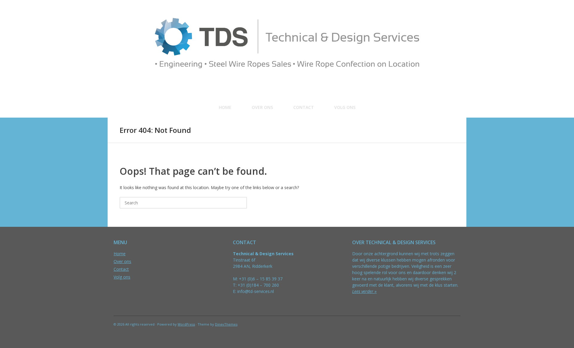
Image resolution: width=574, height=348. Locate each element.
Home (225, 107)
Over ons (262, 107)
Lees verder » (364, 291)
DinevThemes (226, 324)
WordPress (186, 324)
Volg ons (344, 107)
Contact (303, 107)
